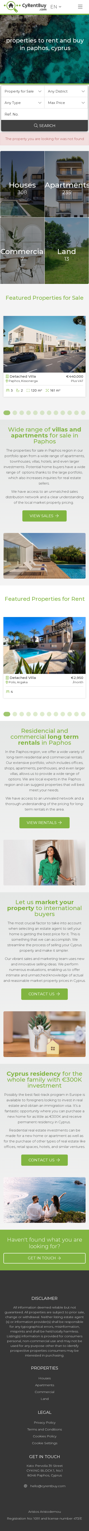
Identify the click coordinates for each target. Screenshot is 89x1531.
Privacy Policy (44, 1422)
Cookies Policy (44, 1436)
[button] (22, 91)
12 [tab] (83, 413)
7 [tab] (49, 413)
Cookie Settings (44, 1443)
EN (53, 7)
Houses (44, 1378)
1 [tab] (5, 413)
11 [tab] (76, 413)
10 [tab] (69, 413)
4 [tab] (28, 413)
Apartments (44, 1385)
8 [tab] (56, 413)
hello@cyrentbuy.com (46, 1486)
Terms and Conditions (44, 1429)
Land (45, 1399)
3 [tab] (21, 413)
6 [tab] (42, 413)
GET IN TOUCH (42, 1258)
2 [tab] (15, 413)
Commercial (44, 1392)
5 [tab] (35, 413)
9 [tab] (62, 413)
